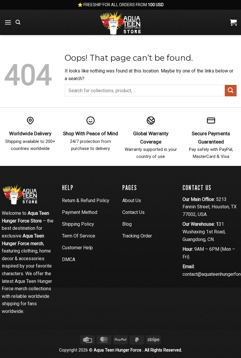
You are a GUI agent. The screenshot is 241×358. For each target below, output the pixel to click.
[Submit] (231, 90)
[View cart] (233, 22)
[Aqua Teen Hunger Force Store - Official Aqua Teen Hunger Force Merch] (121, 22)
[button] (7, 22)
